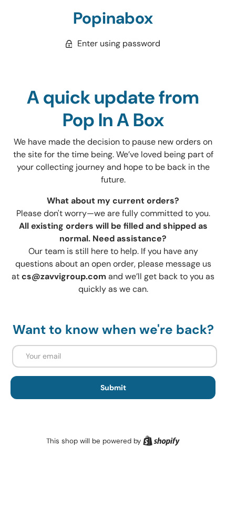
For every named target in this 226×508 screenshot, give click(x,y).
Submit (113, 387)
